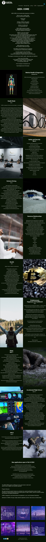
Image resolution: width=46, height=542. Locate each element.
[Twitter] (6, 538)
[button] (44, 4)
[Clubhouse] (7, 538)
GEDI (9, 2)
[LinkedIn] (4, 538)
